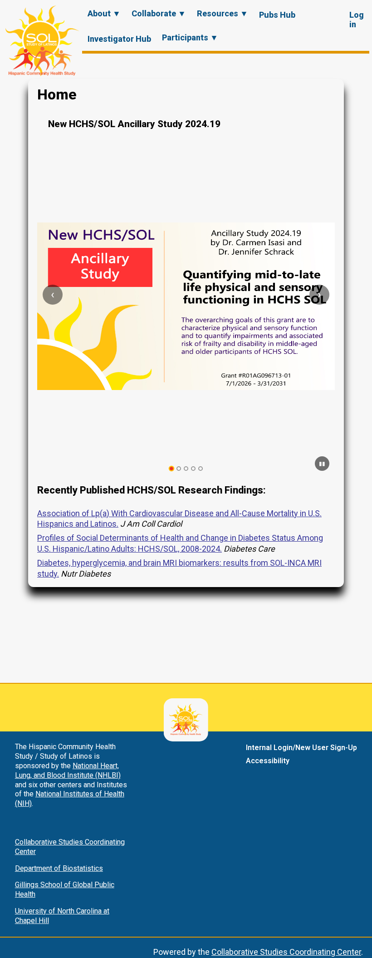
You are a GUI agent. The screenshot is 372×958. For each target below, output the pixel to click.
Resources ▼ (222, 13)
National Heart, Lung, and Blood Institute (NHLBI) (68, 770)
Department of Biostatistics (59, 868)
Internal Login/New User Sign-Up (301, 747)
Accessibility (267, 760)
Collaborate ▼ (159, 13)
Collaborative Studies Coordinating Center (286, 952)
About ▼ (104, 13)
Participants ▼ (190, 37)
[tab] (172, 469)
